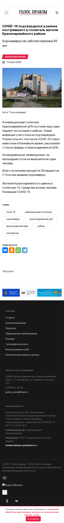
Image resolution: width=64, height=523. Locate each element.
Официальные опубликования (21, 333)
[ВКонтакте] (5, 250)
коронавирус (13, 219)
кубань (41, 226)
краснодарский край (17, 226)
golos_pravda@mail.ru (16, 392)
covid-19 (10, 212)
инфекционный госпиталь (38, 212)
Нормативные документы (20, 445)
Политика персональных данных (22, 355)
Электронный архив (15, 323)
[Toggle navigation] (6, 13)
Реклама (9, 339)
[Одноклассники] (11, 250)
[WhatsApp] (18, 250)
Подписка (10, 328)
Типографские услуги (16, 344)
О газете (10, 317)
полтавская (12, 233)
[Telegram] (24, 250)
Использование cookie (17, 349)
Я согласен (33, 519)
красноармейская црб (41, 219)
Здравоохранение (15, 57)
